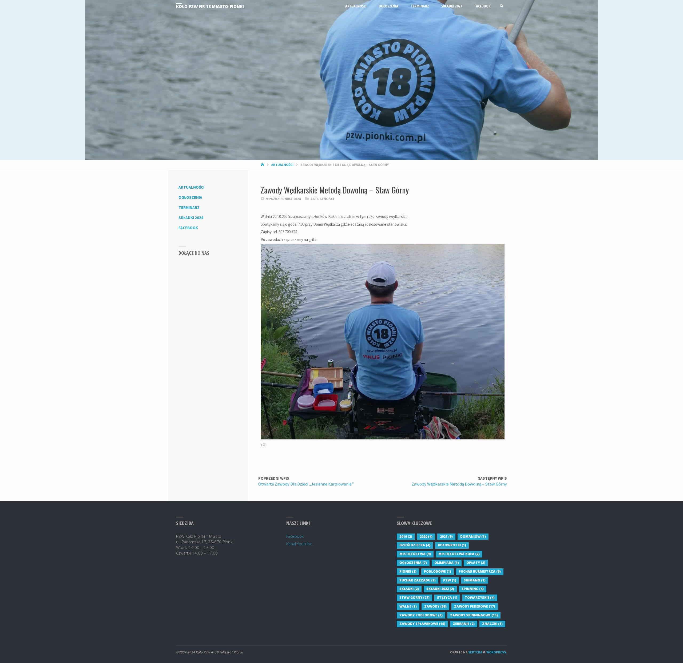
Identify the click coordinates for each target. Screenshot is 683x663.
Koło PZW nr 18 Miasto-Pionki (210, 6)
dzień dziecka (414, 545)
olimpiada (446, 562)
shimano (475, 580)
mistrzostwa (415, 554)
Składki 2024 (190, 217)
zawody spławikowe (422, 623)
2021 (446, 536)
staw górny (414, 597)
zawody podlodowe (421, 615)
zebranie (464, 623)
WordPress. (496, 652)
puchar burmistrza (480, 571)
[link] (501, 6)
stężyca (447, 597)
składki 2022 (440, 589)
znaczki (492, 623)
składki (409, 589)
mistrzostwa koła (459, 554)
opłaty (475, 562)
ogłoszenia (413, 562)
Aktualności (282, 165)
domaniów (473, 536)
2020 (426, 536)
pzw (449, 580)
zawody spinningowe (474, 615)
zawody (435, 606)
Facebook (188, 227)
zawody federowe (474, 606)
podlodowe (437, 571)
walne (408, 606)
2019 (405, 536)
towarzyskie (480, 597)
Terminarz (189, 207)
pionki (407, 571)
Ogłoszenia (190, 197)
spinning (473, 589)
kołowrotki (452, 545)
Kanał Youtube (299, 543)
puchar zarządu (417, 580)
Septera (474, 652)
